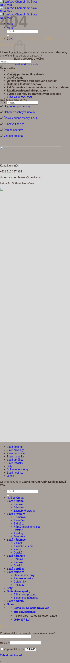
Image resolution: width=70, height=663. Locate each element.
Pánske (18, 504)
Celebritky (20, 581)
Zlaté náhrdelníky (24, 575)
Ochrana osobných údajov (19, 112)
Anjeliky (18, 533)
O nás (10, 475)
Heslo (4, 642)
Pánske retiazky (23, 578)
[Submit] (1, 66)
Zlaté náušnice (16, 453)
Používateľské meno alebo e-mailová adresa (27, 633)
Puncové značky (14, 123)
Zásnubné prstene (25, 510)
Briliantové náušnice (26, 597)
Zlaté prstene (15, 446)
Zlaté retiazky (15, 462)
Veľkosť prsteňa (13, 135)
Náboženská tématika (27, 526)
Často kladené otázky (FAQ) (21, 117)
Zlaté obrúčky (15, 459)
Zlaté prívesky (15, 450)
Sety (9, 466)
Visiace (18, 542)
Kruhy (17, 549)
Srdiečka (19, 523)
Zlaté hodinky (15, 472)
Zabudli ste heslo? (11, 655)
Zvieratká (19, 536)
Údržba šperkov (13, 129)
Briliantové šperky (17, 469)
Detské (18, 552)
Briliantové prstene (25, 594)
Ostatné (18, 529)
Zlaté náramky (15, 456)
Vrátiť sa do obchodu (26, 64)
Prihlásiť (31, 649)
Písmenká (20, 517)
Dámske (19, 507)
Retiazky (19, 584)
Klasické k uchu (23, 546)
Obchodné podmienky (17, 106)
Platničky (19, 520)
